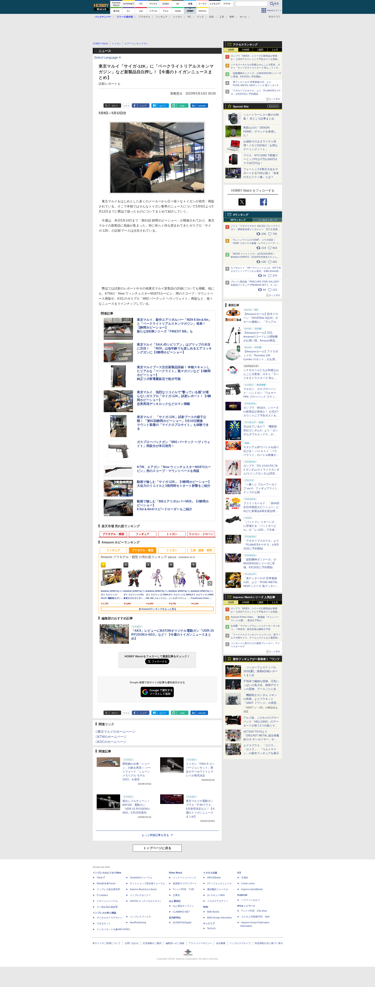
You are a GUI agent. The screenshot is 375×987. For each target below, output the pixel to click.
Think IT (101, 877)
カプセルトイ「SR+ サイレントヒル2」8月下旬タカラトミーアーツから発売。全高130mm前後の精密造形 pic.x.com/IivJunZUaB (256, 271)
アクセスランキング (245, 44)
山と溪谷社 (175, 901)
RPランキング (238, 220)
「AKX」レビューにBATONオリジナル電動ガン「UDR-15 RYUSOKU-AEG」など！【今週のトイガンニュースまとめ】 (172, 634)
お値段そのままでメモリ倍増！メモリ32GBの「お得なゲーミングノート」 (260, 145)
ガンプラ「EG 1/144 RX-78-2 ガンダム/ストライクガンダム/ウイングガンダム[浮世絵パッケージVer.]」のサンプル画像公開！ (261, 473)
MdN (205, 907)
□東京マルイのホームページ (115, 731)
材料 (231, 16)
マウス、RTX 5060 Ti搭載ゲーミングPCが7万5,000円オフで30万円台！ (260, 159)
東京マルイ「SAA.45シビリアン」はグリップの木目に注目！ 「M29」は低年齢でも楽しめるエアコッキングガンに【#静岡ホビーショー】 (174, 348)
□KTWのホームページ (111, 736)
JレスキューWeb (216, 895)
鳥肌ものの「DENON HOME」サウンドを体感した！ (259, 131)
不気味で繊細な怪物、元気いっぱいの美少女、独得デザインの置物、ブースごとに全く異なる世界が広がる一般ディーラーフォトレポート (261, 689)
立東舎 (176, 895)
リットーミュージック (184, 877)
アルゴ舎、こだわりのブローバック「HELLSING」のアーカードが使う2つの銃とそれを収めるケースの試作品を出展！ (261, 725)
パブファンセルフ (250, 900)
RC (189, 16)
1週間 (260, 49)
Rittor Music (175, 872)
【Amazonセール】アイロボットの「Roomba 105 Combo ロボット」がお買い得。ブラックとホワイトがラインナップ (261, 359)
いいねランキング (267, 220)
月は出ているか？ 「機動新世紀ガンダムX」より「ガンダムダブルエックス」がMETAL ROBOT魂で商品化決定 (261, 434)
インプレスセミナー (140, 895)
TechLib (211, 928)
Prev (104, 583)
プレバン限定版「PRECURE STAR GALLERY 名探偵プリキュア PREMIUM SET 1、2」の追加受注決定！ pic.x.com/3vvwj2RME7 (255, 285)
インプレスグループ (240, 943)
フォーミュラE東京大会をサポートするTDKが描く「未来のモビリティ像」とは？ (261, 173)
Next (210, 583)
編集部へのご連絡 (175, 943)
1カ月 (275, 49)
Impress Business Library (143, 889)
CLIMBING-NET (181, 911)
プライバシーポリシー (200, 943)
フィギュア (161, 16)
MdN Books (213, 911)
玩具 (211, 16)
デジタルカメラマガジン (109, 917)
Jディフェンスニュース (219, 883)
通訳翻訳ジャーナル (217, 889)
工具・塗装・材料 (201, 550)
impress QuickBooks (252, 889)
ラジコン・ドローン (201, 534)
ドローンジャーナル (107, 901)
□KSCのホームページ (111, 741)
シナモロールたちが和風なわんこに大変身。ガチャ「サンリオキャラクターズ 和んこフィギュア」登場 (255, 68)
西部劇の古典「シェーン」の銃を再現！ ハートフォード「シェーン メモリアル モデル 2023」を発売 (136, 771)
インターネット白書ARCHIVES (113, 929)
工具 (221, 16)
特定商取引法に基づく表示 (269, 943)
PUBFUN (242, 895)
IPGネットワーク (246, 906)
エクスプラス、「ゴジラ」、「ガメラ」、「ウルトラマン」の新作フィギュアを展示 (261, 749)
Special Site (241, 106)
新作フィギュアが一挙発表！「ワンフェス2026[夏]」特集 (256, 659)
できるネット (104, 923)
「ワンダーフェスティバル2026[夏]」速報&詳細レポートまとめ (260, 671)
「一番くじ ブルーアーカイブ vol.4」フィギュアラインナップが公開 (260, 488)
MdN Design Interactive (219, 917)
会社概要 (220, 943)
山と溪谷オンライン (183, 906)
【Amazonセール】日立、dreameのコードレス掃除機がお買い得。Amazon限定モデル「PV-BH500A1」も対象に (261, 340)
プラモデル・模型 (113, 534)
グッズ (200, 16)
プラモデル (144, 16)
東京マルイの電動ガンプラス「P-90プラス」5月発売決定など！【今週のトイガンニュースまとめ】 (200, 808)
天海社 (244, 877)
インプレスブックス (140, 916)
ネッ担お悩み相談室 (107, 907)
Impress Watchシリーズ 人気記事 (254, 597)
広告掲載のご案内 (152, 943)
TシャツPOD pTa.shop (254, 910)
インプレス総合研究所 (108, 889)
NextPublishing (138, 922)
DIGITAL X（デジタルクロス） (146, 901)
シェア (143, 106)
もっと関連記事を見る (155, 835)
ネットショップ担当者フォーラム (147, 883)
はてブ (163, 106)
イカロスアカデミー (217, 901)
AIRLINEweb (214, 877)
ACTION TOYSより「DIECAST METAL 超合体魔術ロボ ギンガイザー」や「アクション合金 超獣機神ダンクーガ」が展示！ (261, 739)
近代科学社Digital (182, 922)
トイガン (177, 16)
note (182, 106)
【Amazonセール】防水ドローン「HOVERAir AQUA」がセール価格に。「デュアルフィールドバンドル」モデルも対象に (261, 321)
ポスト (115, 106)
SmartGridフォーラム (141, 877)
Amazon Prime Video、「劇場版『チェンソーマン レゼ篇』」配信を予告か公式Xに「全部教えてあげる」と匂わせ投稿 (255, 620)
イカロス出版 (210, 872)
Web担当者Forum (106, 883)
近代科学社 (175, 917)
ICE (239, 872)
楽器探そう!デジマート (185, 883)
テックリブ (209, 923)
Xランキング (240, 214)
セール (243, 16)
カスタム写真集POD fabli (255, 916)
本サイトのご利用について (106, 943)
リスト (126, 106)
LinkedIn (202, 106)
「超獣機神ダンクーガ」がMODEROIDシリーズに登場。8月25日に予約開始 (259, 563)
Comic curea (248, 883)
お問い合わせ (132, 943)
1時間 (231, 49)
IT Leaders (102, 895)
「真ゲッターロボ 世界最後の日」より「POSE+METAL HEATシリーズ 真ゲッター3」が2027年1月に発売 (255, 85)
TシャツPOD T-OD (183, 889)
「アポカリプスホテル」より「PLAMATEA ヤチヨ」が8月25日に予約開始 (261, 544)
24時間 (245, 49)
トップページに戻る (157, 848)
